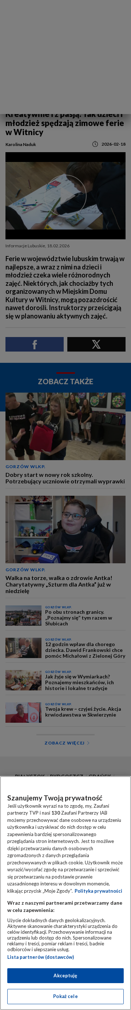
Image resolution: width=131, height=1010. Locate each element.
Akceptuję (65, 975)
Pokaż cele (65, 996)
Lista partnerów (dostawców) (40, 957)
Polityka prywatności (98, 891)
